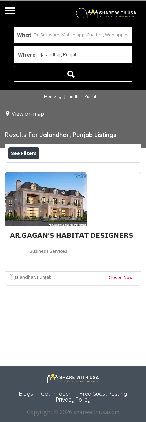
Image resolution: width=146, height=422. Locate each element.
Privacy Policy (73, 399)
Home (50, 96)
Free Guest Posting (103, 393)
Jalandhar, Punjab (33, 277)
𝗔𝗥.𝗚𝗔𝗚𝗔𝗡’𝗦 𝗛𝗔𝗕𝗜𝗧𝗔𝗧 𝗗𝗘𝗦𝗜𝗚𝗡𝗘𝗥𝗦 (71, 235)
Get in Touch (56, 393)
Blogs (26, 393)
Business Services (48, 251)
